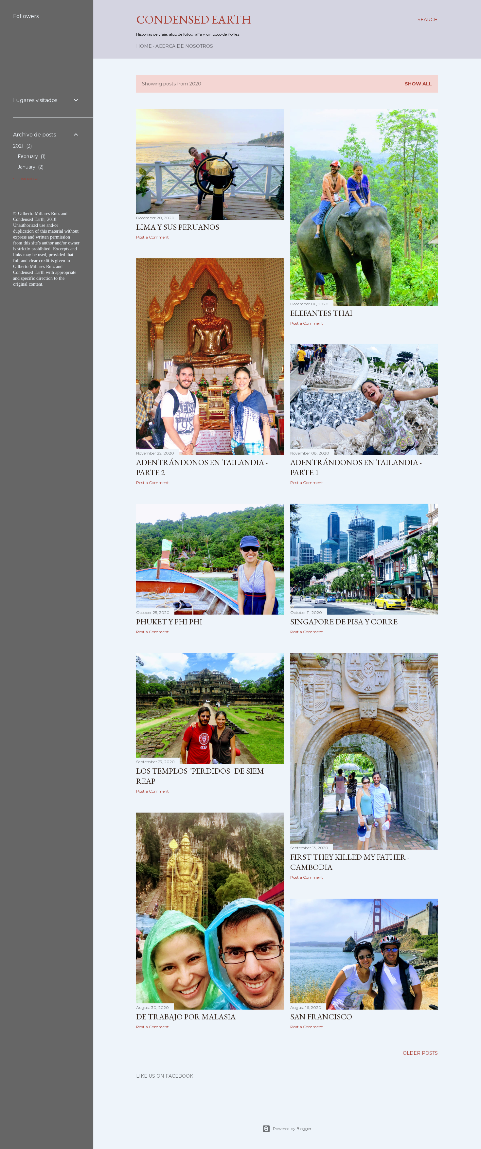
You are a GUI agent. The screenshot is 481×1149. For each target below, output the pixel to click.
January (30, 167)
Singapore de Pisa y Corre (344, 622)
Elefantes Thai (321, 313)
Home (144, 46)
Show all (418, 84)
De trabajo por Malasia (186, 1017)
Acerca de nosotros (184, 46)
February (31, 156)
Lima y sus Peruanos (177, 227)
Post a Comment (152, 237)
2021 (21, 146)
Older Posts (420, 1053)
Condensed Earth (193, 19)
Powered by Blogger (292, 1128)
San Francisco (321, 1017)
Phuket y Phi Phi (169, 622)
